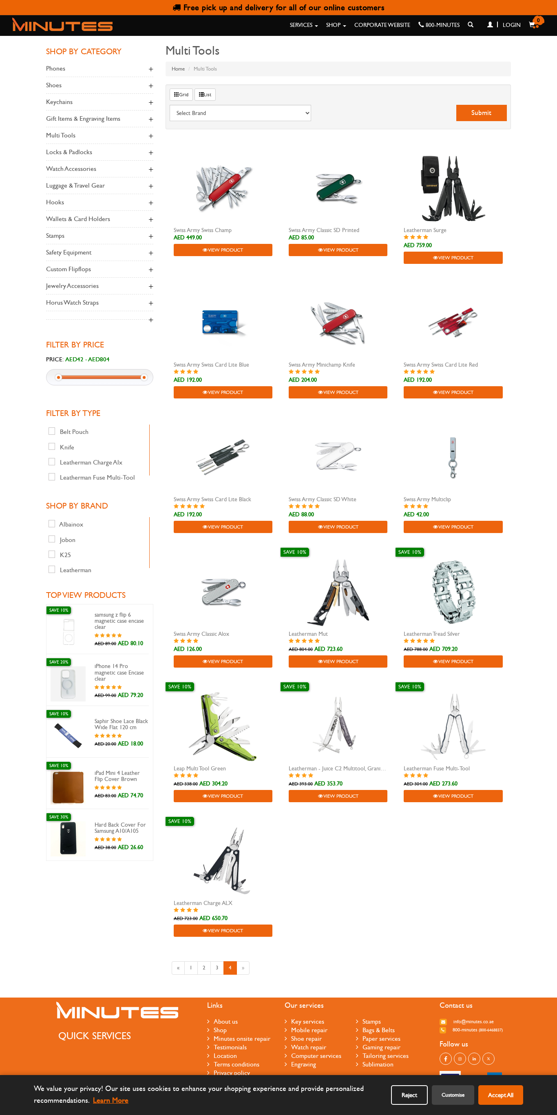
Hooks (55, 202)
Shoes (54, 85)
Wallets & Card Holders (78, 219)
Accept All (500, 1095)
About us (226, 1021)
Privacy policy (232, 1073)
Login (511, 25)
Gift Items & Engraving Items (83, 118)
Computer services (316, 1056)
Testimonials (230, 1047)
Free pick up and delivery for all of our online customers (283, 7)
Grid (183, 94)
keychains (59, 102)
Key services (307, 1021)
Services (302, 25)
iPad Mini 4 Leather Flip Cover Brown (117, 776)
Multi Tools (60, 135)
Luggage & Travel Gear (75, 185)
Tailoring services (385, 1056)
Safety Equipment (68, 252)
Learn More (110, 1100)
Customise (453, 1095)
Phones (55, 68)
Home (178, 69)
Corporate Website (382, 25)
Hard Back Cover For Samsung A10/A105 (120, 827)
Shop (334, 25)
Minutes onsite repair (242, 1038)
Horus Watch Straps (72, 302)
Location (225, 1056)
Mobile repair (309, 1030)
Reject (409, 1095)
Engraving (303, 1064)
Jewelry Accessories (72, 286)
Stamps (55, 235)
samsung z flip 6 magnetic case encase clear (119, 621)
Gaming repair (381, 1047)
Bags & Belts (378, 1030)
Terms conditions (236, 1064)
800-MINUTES (442, 25)
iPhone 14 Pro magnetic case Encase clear (119, 672)
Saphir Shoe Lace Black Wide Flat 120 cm (121, 724)
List (207, 94)
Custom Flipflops (68, 269)
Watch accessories (71, 169)
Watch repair (308, 1047)
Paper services (381, 1038)
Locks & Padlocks (69, 152)
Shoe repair (306, 1038)
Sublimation (377, 1064)
